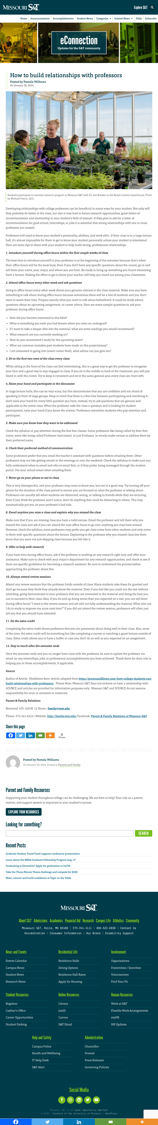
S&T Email (65, 1024)
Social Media (79, 1089)
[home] (29, 7)
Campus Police (41, 1046)
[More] (50, 735)
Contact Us (128, 928)
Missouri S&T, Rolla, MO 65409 (45, 928)
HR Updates (119, 1024)
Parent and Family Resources (28, 789)
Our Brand (93, 933)
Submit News (122, 18)
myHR (115, 1017)
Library (63, 1004)
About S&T (25, 921)
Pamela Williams (34, 82)
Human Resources (122, 995)
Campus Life (103, 921)
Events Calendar (16, 961)
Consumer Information (65, 933)
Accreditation (34, 933)
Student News (85, 18)
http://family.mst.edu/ (62, 716)
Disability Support (119, 933)
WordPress (111, 1113)
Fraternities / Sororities (126, 968)
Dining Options (68, 968)
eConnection (79, 40)
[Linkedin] (30, 735)
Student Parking (16, 1024)
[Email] (40, 735)
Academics (56, 921)
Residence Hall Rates (72, 975)
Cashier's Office (16, 1011)
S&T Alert (38, 1067)
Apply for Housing (70, 982)
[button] (152, 7)
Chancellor (92, 1046)
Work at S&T (119, 1004)
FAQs (139, 18)
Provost (90, 1053)
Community (132, 921)
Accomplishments (63, 18)
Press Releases (94, 1060)
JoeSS (62, 1011)
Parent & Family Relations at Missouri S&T (119, 716)
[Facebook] (10, 735)
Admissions (40, 921)
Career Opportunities (19, 1017)
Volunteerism (120, 975)
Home (23, 18)
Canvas (63, 1017)
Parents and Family (69, 764)
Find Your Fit (119, 982)
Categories (102, 18)
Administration (94, 1037)
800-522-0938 (105, 928)
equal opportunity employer (91, 1110)
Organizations (120, 961)
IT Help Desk (40, 1060)
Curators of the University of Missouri (77, 1113)
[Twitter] (20, 735)
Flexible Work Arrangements (129, 1011)
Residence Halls (68, 961)
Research (88, 921)
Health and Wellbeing (46, 1053)
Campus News (15, 968)
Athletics (118, 921)
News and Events (16, 952)
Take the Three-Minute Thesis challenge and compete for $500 (42, 872)
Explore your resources (23, 811)
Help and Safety (41, 1037)
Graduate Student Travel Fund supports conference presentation (43, 853)
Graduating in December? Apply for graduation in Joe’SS (38, 866)
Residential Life (68, 952)
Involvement (118, 952)
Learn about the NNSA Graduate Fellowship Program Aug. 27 (41, 860)
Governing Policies (97, 1067)
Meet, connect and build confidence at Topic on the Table (38, 878)
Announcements (40, 18)
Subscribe (151, 18)
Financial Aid (72, 921)
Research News (16, 982)
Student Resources (17, 995)
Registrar (11, 1004)
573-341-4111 (82, 928)
